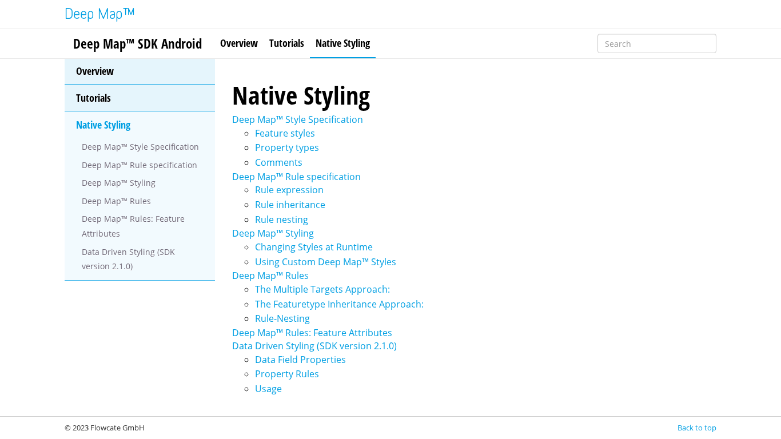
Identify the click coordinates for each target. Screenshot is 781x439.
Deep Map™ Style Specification (140, 146)
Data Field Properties (300, 359)
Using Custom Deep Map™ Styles (325, 262)
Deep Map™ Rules (116, 200)
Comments (278, 162)
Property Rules (287, 374)
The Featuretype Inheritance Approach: (339, 304)
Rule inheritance (290, 204)
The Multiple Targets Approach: (322, 289)
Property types (287, 147)
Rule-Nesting (282, 318)
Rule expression (289, 189)
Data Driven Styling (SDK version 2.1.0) (128, 259)
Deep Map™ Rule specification (139, 164)
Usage (268, 388)
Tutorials (286, 43)
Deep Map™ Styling (119, 182)
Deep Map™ (100, 15)
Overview (239, 43)
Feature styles (285, 133)
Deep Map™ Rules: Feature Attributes (133, 226)
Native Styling (343, 43)
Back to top (697, 427)
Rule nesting (281, 219)
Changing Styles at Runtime (314, 247)
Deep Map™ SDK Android (137, 43)
